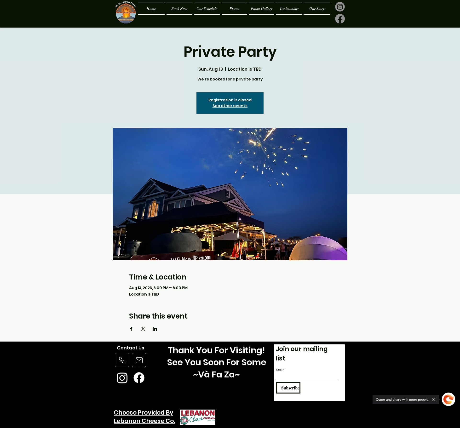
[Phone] (122, 360)
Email (279, 369)
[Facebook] (340, 18)
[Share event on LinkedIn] (155, 329)
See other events (230, 105)
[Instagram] (340, 6)
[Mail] (139, 360)
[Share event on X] (143, 329)
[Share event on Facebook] (131, 329)
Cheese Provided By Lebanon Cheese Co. (144, 416)
